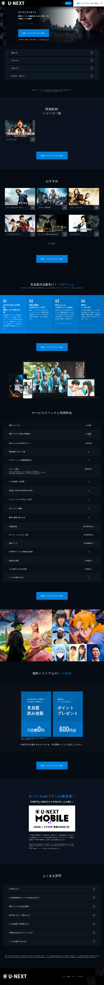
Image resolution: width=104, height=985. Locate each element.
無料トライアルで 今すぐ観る (87, 3)
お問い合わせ (80, 976)
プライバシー (74, 976)
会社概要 (68, 976)
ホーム (64, 976)
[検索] (62, 3)
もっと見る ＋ (52, 243)
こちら (47, 39)
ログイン (68, 3)
